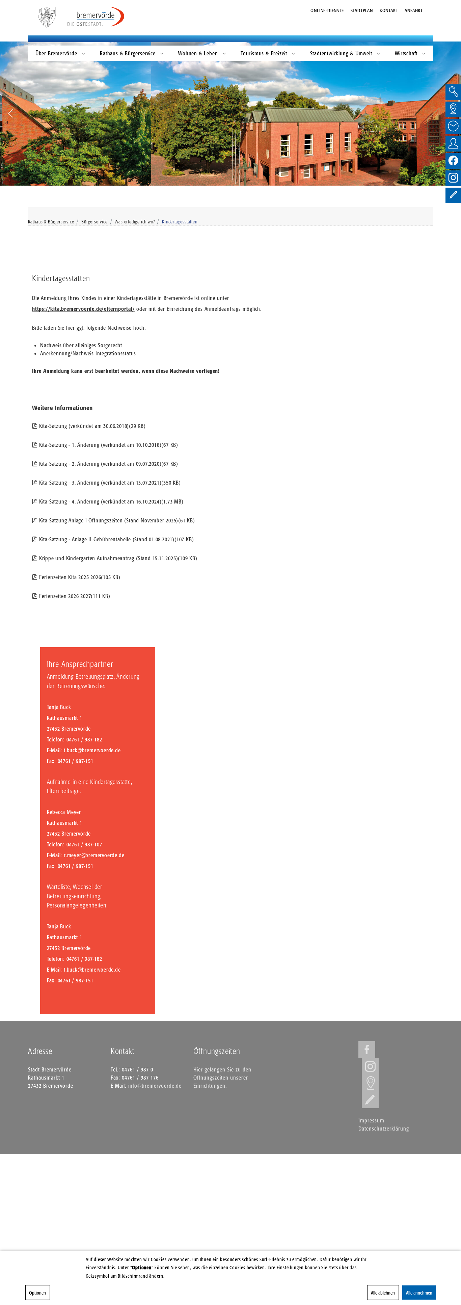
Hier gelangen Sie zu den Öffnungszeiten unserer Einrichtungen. (222, 1077)
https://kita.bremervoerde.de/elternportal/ (83, 308)
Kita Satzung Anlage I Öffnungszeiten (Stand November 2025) (117, 520)
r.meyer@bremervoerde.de (94, 855)
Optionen (37, 1293)
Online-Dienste (327, 10)
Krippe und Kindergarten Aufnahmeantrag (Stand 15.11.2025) (118, 558)
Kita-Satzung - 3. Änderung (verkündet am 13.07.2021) (110, 482)
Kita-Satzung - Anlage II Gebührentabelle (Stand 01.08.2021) (116, 539)
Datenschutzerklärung (383, 1128)
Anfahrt (414, 10)
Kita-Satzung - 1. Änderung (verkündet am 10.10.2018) (108, 444)
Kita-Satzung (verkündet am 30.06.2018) (92, 426)
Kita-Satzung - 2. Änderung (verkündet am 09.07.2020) (108, 463)
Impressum (371, 1120)
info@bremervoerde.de (155, 1085)
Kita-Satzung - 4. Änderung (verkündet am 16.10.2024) (111, 501)
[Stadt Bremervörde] (96, 17)
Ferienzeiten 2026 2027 (74, 596)
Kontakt (389, 10)
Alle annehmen (419, 1293)
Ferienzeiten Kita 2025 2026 (79, 577)
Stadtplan (362, 10)
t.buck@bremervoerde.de (92, 750)
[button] (10, 113)
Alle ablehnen (383, 1293)
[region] (230, 114)
